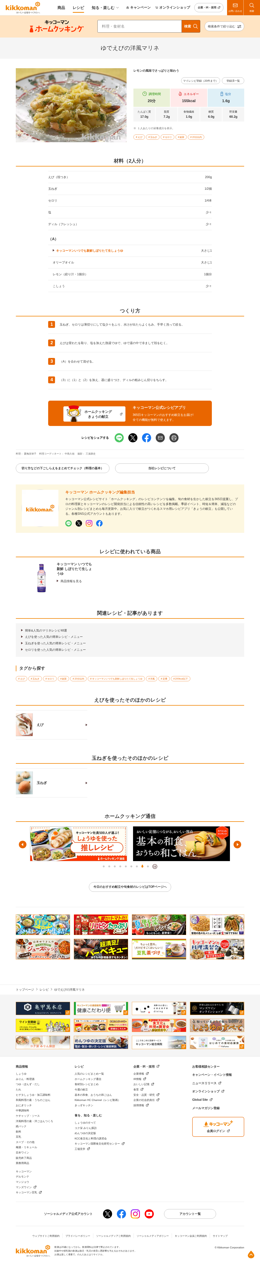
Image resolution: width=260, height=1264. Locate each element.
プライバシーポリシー (77, 1235)
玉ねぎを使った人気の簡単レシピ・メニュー (55, 643)
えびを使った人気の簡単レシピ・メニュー (54, 636)
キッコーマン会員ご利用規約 (191, 1235)
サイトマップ (220, 1235)
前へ (22, 844)
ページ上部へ (251, 1254)
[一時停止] (154, 866)
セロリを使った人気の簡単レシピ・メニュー (55, 649)
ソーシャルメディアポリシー (153, 1235)
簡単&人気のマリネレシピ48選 (46, 630)
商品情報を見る (71, 581)
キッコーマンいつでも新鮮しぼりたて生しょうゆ (89, 250)
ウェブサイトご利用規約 (46, 1235)
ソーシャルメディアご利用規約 (113, 1235)
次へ (237, 844)
